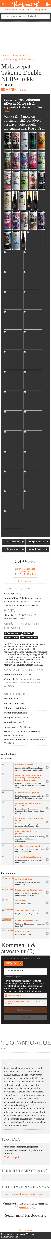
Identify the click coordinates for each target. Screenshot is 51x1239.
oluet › (15, 55)
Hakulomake (11, 10)
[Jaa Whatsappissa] (8, 90)
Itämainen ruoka (13, 633)
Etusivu (5, 55)
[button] (3, 4)
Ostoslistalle (20, 90)
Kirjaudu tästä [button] (37, 542)
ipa (22, 593)
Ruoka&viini (25, 10)
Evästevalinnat (26, 1230)
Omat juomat (40, 10)
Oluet (8, 111)
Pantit (30, 615)
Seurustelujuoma (29, 637)
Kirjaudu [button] (12, 963)
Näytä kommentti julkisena (18, 995)
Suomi (23, 55)
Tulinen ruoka (11, 637)
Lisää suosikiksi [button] (12, 542)
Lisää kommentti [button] (12, 549)
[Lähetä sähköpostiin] (3, 90)
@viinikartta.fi (25, 1207)
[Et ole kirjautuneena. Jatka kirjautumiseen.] (48, 4)
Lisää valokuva (25, 581)
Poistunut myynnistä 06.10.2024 (19, 59)
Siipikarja (28, 633)
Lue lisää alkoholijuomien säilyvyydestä (23, 1194)
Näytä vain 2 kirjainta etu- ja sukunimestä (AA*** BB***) (26, 1002)
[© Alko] (25, 572)
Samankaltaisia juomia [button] (38, 549)
